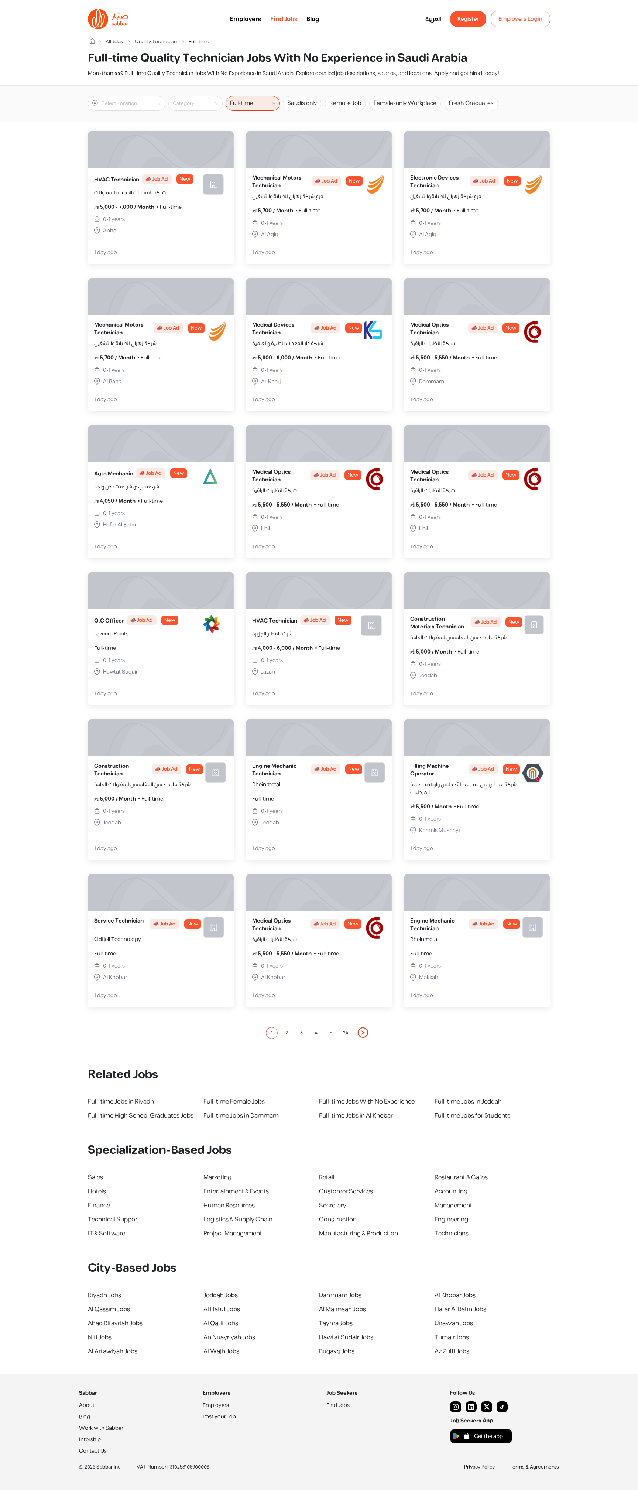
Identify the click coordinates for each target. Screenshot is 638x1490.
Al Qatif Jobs (220, 1323)
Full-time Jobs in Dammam (241, 1116)
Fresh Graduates (471, 103)
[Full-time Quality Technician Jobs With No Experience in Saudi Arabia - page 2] (363, 1032)
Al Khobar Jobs (455, 1295)
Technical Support (114, 1219)
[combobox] (133, 103)
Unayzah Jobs (454, 1323)
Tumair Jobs (452, 1337)
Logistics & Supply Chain (237, 1219)
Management (453, 1205)
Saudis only (302, 103)
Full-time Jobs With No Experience (367, 1102)
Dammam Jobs (340, 1295)
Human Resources (229, 1205)
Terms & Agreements (534, 1467)
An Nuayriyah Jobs (229, 1337)
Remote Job (345, 103)
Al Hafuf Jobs (221, 1309)
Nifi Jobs (100, 1337)
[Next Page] (363, 1033)
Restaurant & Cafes (461, 1177)
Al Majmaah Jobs (342, 1309)
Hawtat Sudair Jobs (346, 1337)
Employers (245, 19)
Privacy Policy (479, 1467)
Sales (95, 1177)
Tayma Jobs (336, 1323)
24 (345, 1033)
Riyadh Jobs (104, 1295)
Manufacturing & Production (358, 1233)
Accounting (451, 1191)
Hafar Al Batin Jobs (460, 1309)
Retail (327, 1177)
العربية (433, 19)
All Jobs (114, 42)
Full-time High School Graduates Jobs (140, 1116)
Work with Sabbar (101, 1428)
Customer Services (346, 1191)
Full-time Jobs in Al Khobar (356, 1116)
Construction (338, 1219)
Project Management (232, 1233)
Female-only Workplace (405, 103)
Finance (99, 1205)
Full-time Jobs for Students (472, 1116)
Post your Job (219, 1417)
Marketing (217, 1177)
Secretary (332, 1205)
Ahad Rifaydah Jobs (115, 1323)
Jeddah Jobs (220, 1295)
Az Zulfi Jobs (452, 1351)
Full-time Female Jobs (234, 1102)
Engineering (451, 1219)
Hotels (97, 1191)
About (87, 1405)
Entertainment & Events (236, 1191)
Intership (90, 1439)
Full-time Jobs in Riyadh (121, 1102)
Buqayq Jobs (336, 1351)
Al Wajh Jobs (221, 1351)
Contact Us (93, 1451)
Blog (312, 19)
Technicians (452, 1233)
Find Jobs (284, 19)
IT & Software (106, 1233)
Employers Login (520, 19)
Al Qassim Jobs (109, 1309)
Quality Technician (156, 42)
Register (468, 19)
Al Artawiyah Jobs (112, 1351)
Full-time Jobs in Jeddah (468, 1102)
